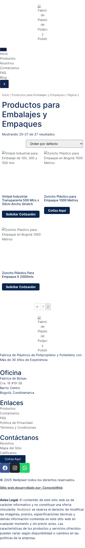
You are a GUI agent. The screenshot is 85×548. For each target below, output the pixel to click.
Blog (3, 77)
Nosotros (7, 63)
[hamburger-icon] (3, 49)
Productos (7, 58)
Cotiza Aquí (57, 210)
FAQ (3, 73)
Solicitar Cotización (21, 214)
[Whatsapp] (25, 468)
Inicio (4, 54)
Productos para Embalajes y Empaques (38, 95)
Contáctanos (9, 68)
